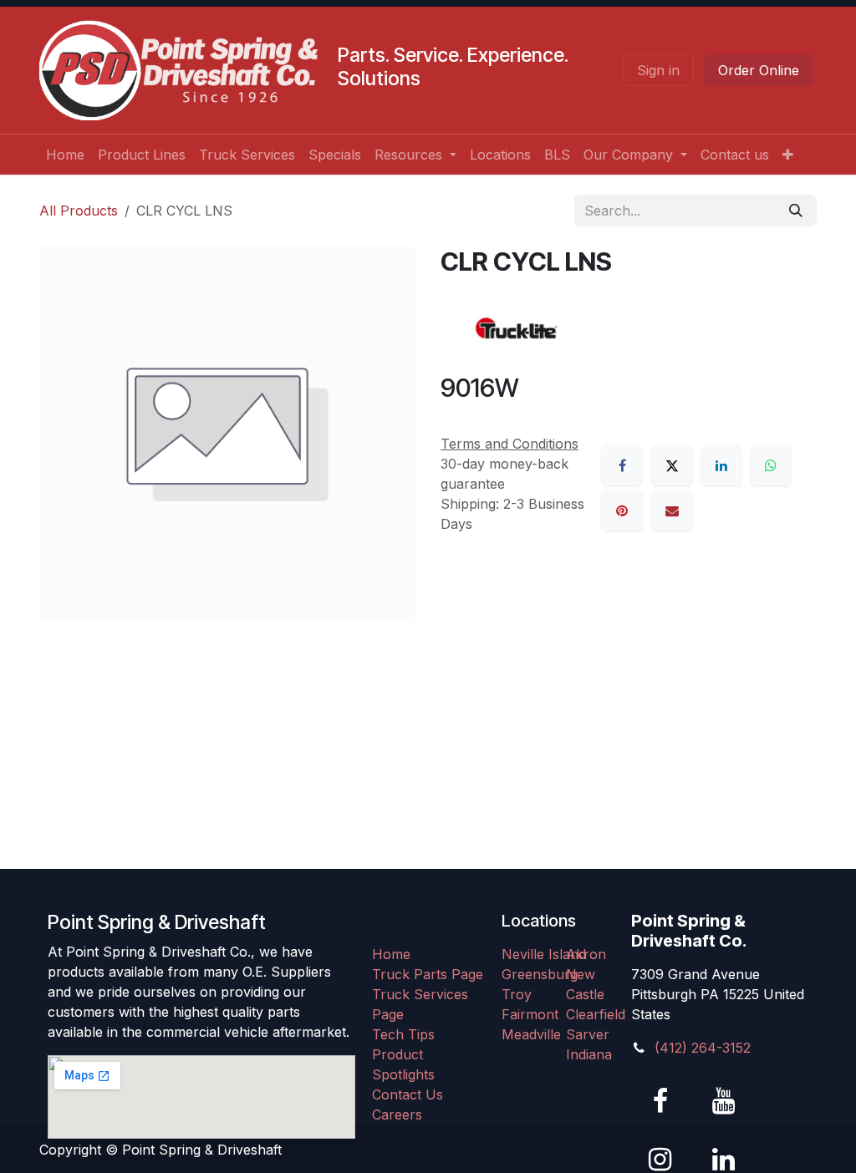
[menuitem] (65, 154)
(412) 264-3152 (703, 1047)
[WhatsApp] (771, 465)
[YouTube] (723, 1101)
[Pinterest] (622, 510)
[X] (672, 465)
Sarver (587, 1034)
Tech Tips (403, 1034)
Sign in (658, 70)
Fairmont (530, 1014)
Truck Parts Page (427, 974)
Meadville (531, 1034)
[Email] (672, 510)
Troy (517, 994)
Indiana (589, 1054)
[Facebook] (622, 465)
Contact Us (407, 1094)
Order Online (758, 70)
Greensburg (540, 974)
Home (391, 954)
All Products (78, 210)
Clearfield (595, 1014)
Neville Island (544, 954)
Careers (397, 1114)
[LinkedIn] (721, 465)
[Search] (796, 210)
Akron (586, 954)
